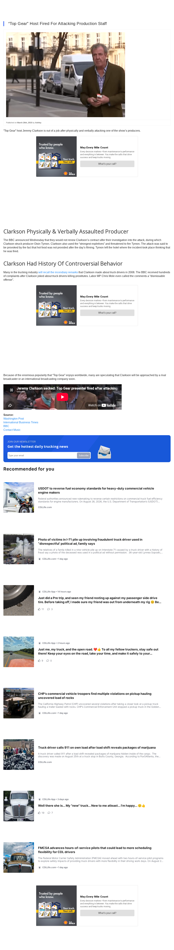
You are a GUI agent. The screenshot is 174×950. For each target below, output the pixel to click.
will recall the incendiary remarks (58, 272)
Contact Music (12, 429)
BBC (6, 426)
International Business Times (20, 422)
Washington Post (13, 418)
